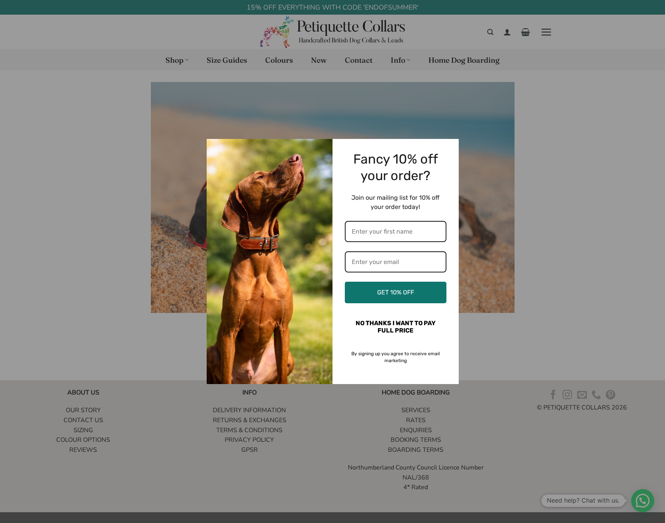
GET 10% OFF (395, 292)
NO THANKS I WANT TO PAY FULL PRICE (396, 326)
